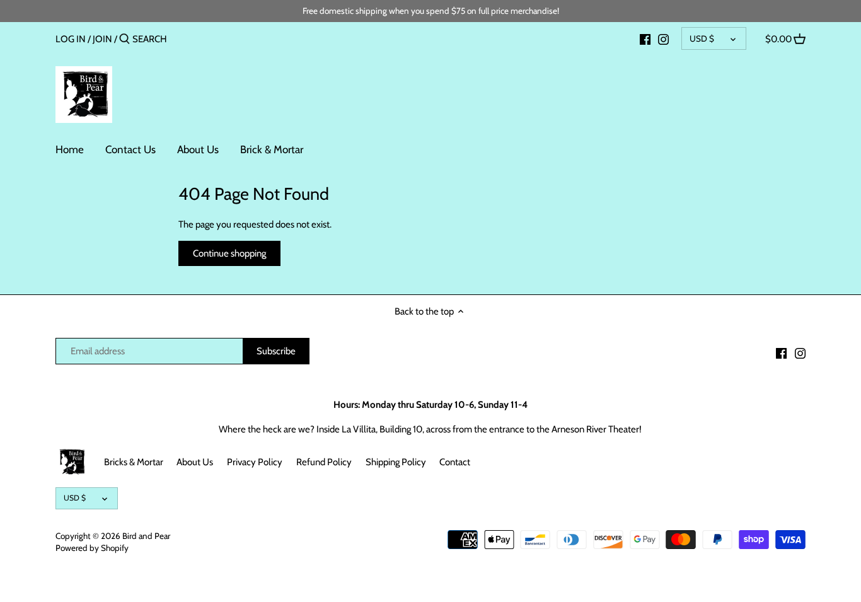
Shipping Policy (396, 462)
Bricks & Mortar (133, 462)
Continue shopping (229, 253)
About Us (194, 462)
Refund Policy (324, 462)
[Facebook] (645, 38)
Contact (454, 462)
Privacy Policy (254, 462)
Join (102, 39)
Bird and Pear (146, 536)
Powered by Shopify (92, 548)
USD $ (702, 38)
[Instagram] (663, 38)
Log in (70, 39)
